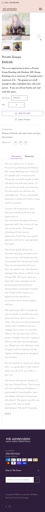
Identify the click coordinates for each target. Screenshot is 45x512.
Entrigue (25, 498)
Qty (3, 105)
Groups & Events (10, 133)
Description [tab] (16, 156)
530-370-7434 (13, 454)
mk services (7, 137)
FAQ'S (8, 414)
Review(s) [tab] (29, 156)
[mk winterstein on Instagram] (9, 506)
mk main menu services (29, 133)
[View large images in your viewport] (38, 36)
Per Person (6, 98)
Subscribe (36, 480)
